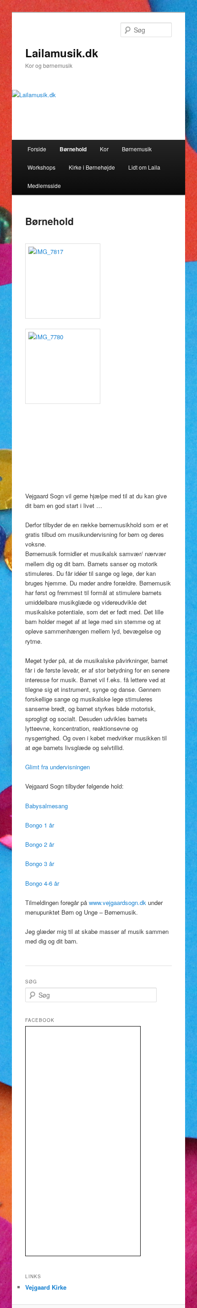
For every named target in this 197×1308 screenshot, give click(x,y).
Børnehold (73, 149)
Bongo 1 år (39, 825)
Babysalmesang (46, 805)
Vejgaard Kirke (45, 1287)
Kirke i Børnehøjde (92, 167)
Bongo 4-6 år (42, 883)
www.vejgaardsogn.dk (117, 902)
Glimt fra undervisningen (57, 766)
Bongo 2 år (39, 844)
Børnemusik (137, 149)
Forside (36, 149)
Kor (104, 149)
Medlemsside (44, 185)
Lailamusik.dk (61, 53)
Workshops (41, 167)
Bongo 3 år (39, 863)
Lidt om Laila (144, 167)
